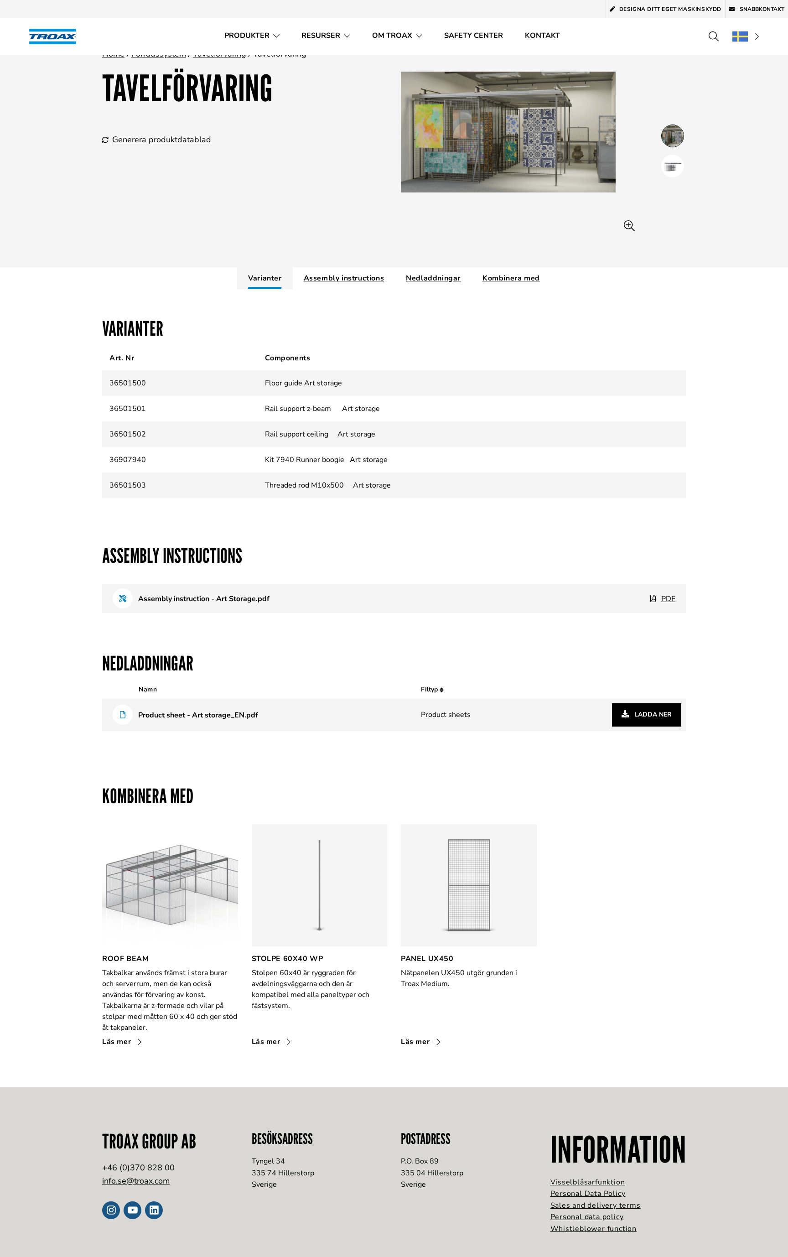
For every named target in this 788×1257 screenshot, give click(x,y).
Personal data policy (587, 1217)
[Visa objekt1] (673, 166)
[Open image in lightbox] (629, 226)
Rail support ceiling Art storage (320, 434)
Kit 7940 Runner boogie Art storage (326, 460)
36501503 (127, 485)
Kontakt (542, 36)
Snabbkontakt (761, 9)
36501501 (127, 409)
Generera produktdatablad (161, 139)
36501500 (127, 383)
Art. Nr (121, 358)
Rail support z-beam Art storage (322, 409)
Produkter (247, 36)
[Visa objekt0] (673, 136)
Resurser (320, 36)
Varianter (264, 278)
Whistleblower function (593, 1229)
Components (287, 358)
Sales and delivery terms (595, 1205)
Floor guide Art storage (303, 383)
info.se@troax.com (136, 1180)
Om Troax (392, 36)
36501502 (127, 434)
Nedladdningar (433, 278)
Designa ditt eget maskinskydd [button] (670, 9)
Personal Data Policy (588, 1194)
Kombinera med (511, 278)
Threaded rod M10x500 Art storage (328, 485)
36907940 (127, 460)
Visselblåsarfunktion (587, 1182)
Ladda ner (652, 714)
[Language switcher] (745, 36)
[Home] (55, 36)
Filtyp (430, 689)
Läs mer (117, 1042)
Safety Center (473, 36)
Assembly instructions (344, 278)
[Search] (713, 36)
